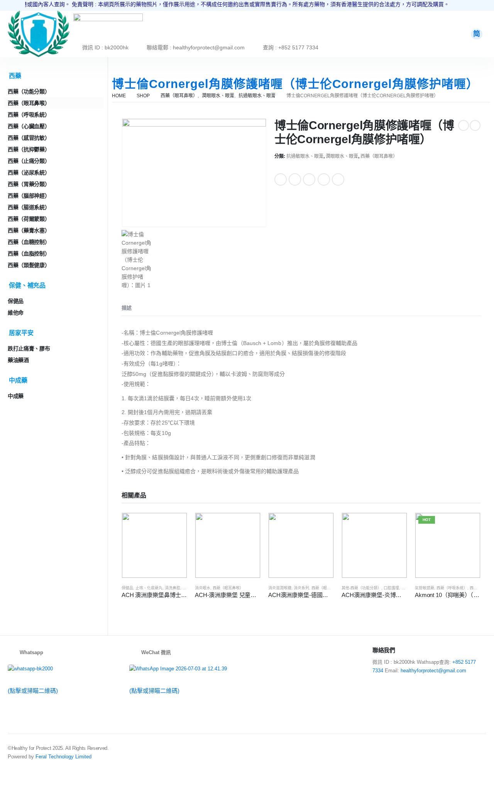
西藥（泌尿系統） (29, 172)
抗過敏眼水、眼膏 (304, 156)
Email (338, 179)
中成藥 (16, 396)
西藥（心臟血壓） (29, 126)
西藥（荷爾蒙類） (29, 219)
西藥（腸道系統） (29, 207)
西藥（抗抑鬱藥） (29, 149)
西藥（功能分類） (29, 91)
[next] (475, 125)
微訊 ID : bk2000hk (105, 47)
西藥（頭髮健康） (29, 265)
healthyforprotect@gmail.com (433, 670)
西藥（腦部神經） (29, 196)
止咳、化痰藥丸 (148, 588)
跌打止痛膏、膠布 (29, 348)
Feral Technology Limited (63, 757)
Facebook (280, 179)
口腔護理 (391, 588)
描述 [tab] (127, 308)
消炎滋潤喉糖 (279, 588)
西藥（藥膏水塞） (29, 230)
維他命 (16, 313)
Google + (324, 179)
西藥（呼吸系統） (451, 588)
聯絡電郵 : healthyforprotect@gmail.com (196, 47)
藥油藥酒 (18, 360)
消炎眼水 (202, 588)
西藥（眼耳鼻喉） (379, 156)
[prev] (463, 125)
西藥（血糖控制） (29, 242)
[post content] (154, 545)
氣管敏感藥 (424, 588)
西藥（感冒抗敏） (29, 138)
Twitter (295, 179)
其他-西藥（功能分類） (361, 588)
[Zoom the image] (38, 15)
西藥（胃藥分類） (29, 184)
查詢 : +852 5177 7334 (290, 47)
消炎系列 (301, 588)
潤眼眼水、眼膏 (342, 156)
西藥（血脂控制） (29, 253)
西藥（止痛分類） (29, 161)
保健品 (127, 588)
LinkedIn (309, 179)
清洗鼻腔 (172, 588)
